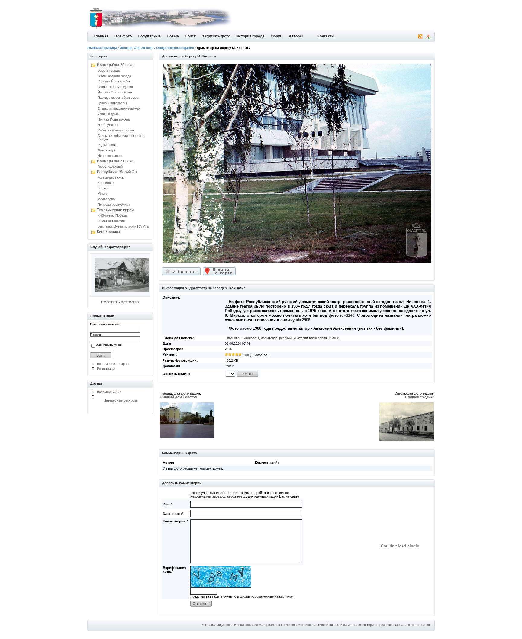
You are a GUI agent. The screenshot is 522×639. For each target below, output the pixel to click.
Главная (101, 36)
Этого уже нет (108, 125)
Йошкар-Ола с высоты (115, 92)
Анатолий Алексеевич (310, 338)
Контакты (325, 36)
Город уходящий (110, 166)
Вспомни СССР (109, 392)
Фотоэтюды (106, 150)
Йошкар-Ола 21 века (115, 161)
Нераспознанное (110, 155)
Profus (229, 366)
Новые (173, 36)
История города (250, 36)
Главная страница (102, 48)
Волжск (103, 188)
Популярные (149, 36)
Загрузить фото (216, 36)
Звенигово (106, 183)
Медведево (106, 199)
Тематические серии (115, 210)
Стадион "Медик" (419, 397)
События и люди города (116, 130)
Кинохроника (108, 232)
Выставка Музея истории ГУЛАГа (123, 226)
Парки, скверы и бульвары (118, 97)
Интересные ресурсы (120, 400)
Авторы (296, 36)
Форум (277, 36)
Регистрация (106, 368)
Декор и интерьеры (112, 103)
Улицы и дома (108, 114)
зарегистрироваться (229, 496)
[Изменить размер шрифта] (428, 38)
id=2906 (303, 320)
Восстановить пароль (113, 364)
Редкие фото (107, 145)
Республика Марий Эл (117, 172)
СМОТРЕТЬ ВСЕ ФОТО (120, 302)
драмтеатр (269, 338)
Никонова (232, 338)
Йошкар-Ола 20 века (136, 48)
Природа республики (114, 204)
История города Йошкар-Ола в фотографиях (397, 625)
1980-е (334, 338)
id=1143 (347, 315)
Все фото (123, 36)
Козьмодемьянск (111, 177)
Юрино (103, 193)
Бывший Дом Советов (178, 397)
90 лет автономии (111, 221)
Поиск (190, 36)
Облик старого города (114, 76)
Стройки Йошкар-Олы (114, 81)
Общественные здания (175, 48)
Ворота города (109, 70)
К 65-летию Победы (112, 215)
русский (285, 338)
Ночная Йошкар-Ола (114, 119)
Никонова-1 (250, 338)
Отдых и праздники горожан (119, 108)
